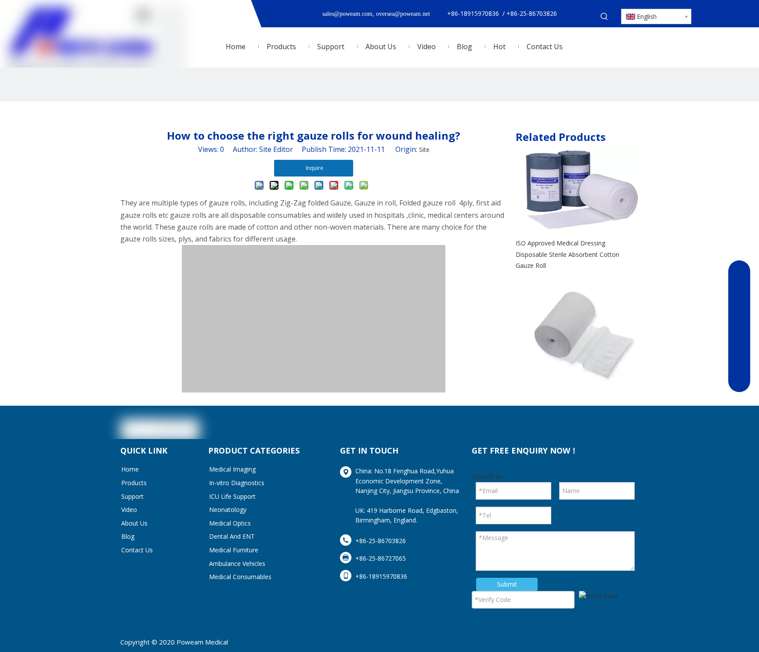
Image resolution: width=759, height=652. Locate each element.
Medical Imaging (232, 469)
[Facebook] (567, 428)
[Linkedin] (588, 428)
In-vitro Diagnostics (236, 483)
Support (132, 496)
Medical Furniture (233, 550)
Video (129, 509)
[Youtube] (629, 428)
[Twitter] (609, 428)
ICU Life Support (232, 496)
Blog (127, 536)
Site (424, 149)
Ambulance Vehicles (237, 563)
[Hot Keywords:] (604, 17)
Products (134, 483)
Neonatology (227, 509)
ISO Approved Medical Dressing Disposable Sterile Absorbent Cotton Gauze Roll (567, 254)
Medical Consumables (240, 577)
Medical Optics (230, 523)
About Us (134, 523)
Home (130, 469)
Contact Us (137, 550)
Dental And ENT (232, 536)
